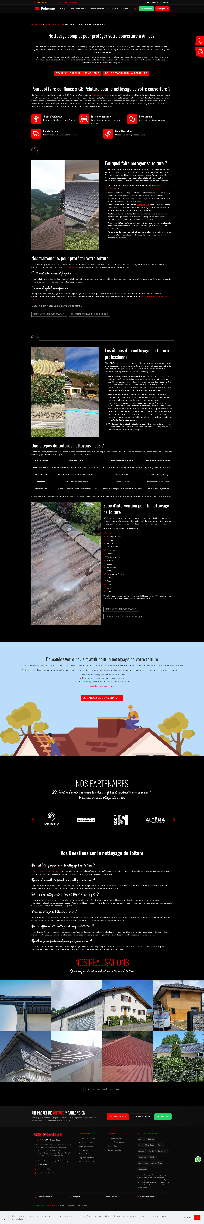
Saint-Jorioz (162, 1151)
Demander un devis (118, 1116)
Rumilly (152, 1157)
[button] (32, 820)
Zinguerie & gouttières (87, 1158)
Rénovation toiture (86, 1146)
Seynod (151, 1139)
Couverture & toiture (87, 1138)
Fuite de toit (83, 1150)
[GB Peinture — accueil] (44, 8)
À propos (63, 9)
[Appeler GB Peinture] (135, 8)
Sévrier (151, 1151)
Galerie (115, 9)
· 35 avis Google (48, 1140)
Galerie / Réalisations (116, 1142)
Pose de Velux (84, 1154)
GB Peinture (36, 24)
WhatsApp (166, 2)
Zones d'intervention (98, 9)
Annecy (141, 1139)
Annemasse (143, 1163)
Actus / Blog (112, 1146)
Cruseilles (142, 1157)
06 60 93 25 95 (152, 2)
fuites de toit (143, 205)
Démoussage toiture (87, 1142)
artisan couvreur (99, 95)
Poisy (160, 1145)
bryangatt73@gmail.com (47, 1169)
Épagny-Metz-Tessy (146, 1145)
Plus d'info (187, 1217)
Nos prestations (77, 9)
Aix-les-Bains (156, 1163)
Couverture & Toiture (53, 24)
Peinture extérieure (86, 1161)
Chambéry (142, 1169)
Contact (124, 9)
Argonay (141, 1151)
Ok (197, 1217)
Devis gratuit (162, 9)
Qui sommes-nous (115, 1138)
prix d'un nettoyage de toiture (47, 871)
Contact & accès (114, 1150)
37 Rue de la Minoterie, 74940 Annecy (53, 1161)
